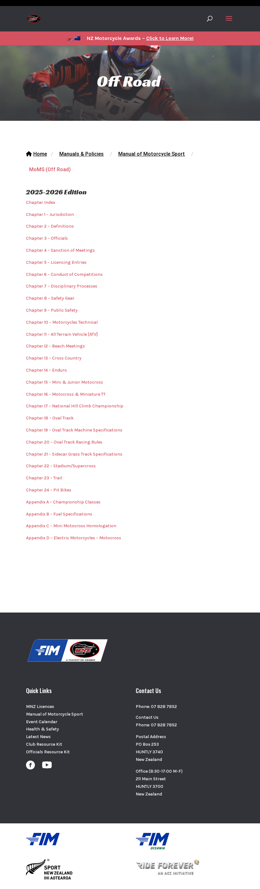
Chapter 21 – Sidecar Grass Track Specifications (74, 454)
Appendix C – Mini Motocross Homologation (71, 526)
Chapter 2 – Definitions (50, 226)
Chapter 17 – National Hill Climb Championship (74, 406)
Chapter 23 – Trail (44, 478)
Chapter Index (40, 202)
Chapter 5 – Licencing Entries (56, 262)
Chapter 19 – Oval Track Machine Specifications (74, 430)
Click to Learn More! (170, 38)
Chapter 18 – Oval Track (50, 418)
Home (40, 154)
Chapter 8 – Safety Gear (50, 298)
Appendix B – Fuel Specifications (59, 514)
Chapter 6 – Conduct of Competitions (64, 274)
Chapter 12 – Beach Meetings (55, 346)
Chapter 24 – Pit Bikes (48, 490)
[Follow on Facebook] (30, 765)
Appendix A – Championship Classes (63, 502)
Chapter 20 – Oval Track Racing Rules (64, 442)
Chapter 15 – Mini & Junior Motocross (64, 382)
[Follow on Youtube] (46, 765)
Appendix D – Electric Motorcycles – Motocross (73, 538)
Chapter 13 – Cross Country (53, 358)
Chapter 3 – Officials (47, 238)
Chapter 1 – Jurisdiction (50, 214)
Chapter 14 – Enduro (46, 370)
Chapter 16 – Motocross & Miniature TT (66, 394)
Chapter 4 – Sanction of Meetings (60, 250)
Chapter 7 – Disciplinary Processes (61, 286)
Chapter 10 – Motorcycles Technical (62, 322)
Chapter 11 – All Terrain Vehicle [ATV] (62, 334)
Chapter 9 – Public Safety (52, 310)
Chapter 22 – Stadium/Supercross (61, 466)
